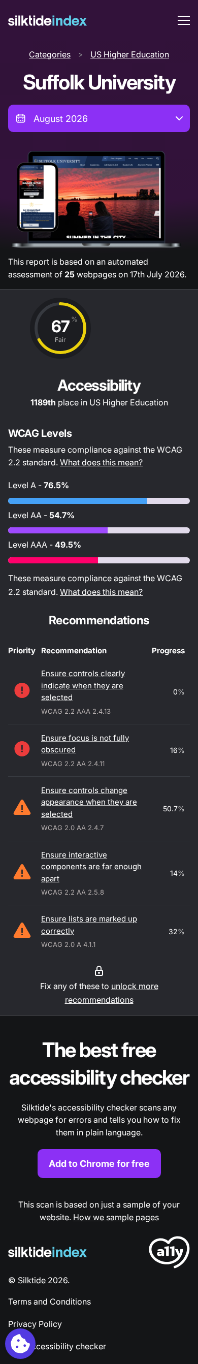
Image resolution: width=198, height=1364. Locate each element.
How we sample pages (116, 1217)
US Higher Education (129, 54)
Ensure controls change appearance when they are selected (89, 802)
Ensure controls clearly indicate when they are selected (83, 685)
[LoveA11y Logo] (169, 1254)
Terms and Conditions (49, 1301)
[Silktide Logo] (47, 1252)
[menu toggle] (184, 20)
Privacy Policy (35, 1324)
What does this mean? (101, 462)
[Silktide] (47, 20)
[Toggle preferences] (20, 1343)
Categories (50, 54)
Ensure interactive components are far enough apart (91, 866)
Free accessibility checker (57, 1346)
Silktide (32, 1280)
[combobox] (99, 118)
